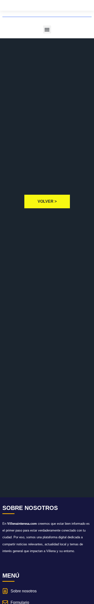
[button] (47, 29)
